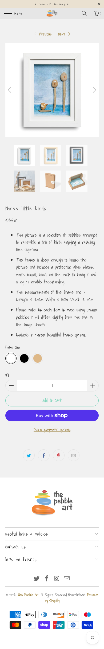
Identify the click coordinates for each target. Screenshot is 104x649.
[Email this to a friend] (73, 455)
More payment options (52, 429)
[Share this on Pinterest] (59, 455)
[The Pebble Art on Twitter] (37, 579)
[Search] (86, 13)
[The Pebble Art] (52, 13)
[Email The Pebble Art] (67, 579)
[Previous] (10, 90)
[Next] (93, 90)
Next (62, 34)
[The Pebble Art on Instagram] (57, 579)
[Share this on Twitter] (29, 455)
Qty (7, 374)
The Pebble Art (28, 595)
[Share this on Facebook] (44, 455)
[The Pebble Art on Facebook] (47, 579)
